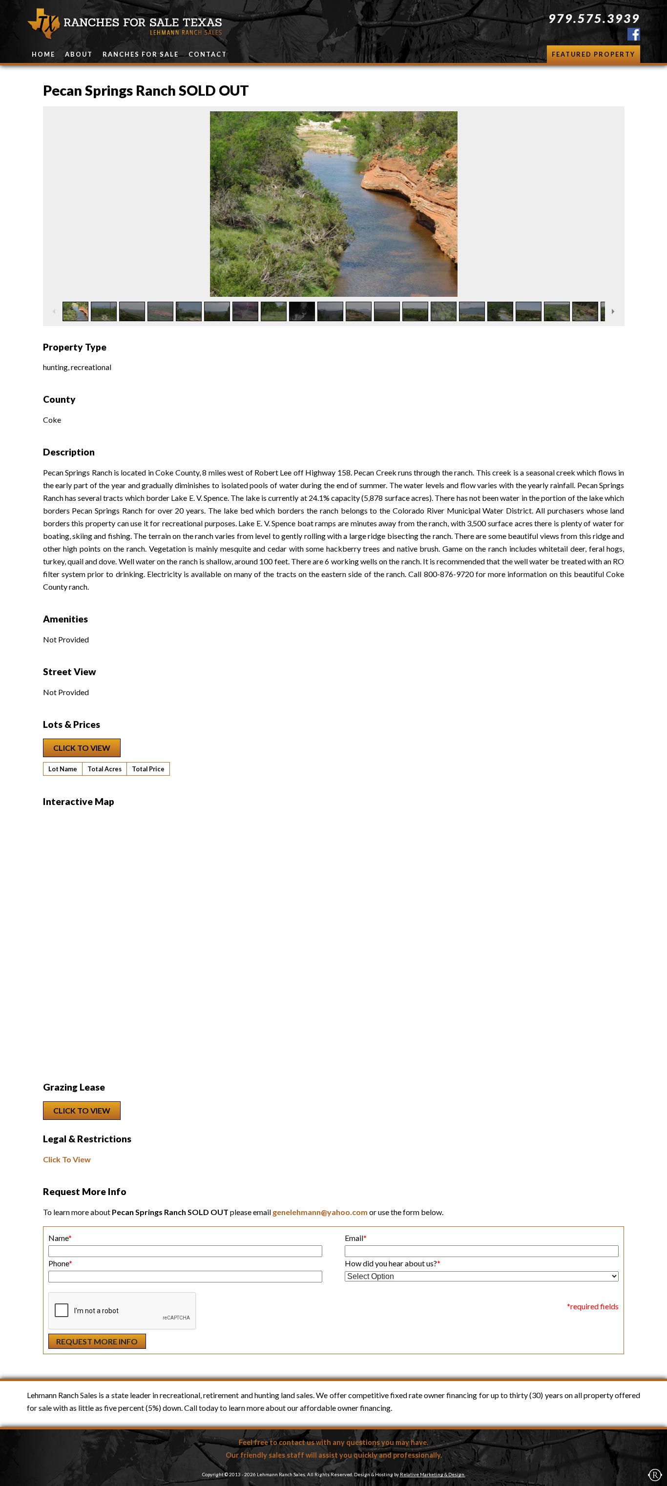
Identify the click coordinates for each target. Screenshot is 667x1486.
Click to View (81, 1110)
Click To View (81, 747)
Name (60, 1237)
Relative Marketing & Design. (432, 1474)
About (79, 54)
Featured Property (593, 54)
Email (356, 1237)
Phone (60, 1263)
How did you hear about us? (392, 1263)
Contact (207, 54)
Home (43, 54)
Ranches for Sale (141, 54)
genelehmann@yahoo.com (320, 1212)
